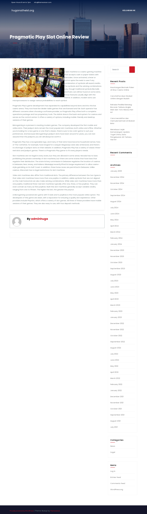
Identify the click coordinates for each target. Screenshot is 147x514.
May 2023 (114, 293)
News (15, 43)
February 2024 (116, 238)
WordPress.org (116, 489)
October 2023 (116, 262)
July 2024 (114, 207)
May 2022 (114, 366)
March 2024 (115, 232)
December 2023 (117, 250)
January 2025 (116, 171)
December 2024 (117, 177)
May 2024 (114, 220)
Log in (112, 471)
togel (112, 452)
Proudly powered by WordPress (22, 511)
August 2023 (115, 274)
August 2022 (115, 348)
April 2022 (114, 372)
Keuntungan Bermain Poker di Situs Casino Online (122, 88)
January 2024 (116, 244)
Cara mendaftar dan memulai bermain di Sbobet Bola (122, 121)
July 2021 (114, 427)
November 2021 (117, 402)
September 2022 (117, 341)
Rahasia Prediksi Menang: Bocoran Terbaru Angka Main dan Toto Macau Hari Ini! (121, 108)
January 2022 (116, 390)
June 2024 (114, 213)
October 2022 (116, 335)
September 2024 (117, 195)
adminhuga (39, 219)
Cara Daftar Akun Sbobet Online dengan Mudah (121, 97)
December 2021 (117, 396)
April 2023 (114, 299)
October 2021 (116, 408)
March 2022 (115, 378)
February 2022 (116, 384)
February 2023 (116, 311)
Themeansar (55, 511)
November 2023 (117, 256)
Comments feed (117, 483)
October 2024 (116, 189)
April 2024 (114, 226)
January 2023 (116, 317)
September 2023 (117, 268)
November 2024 (117, 183)
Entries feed (115, 477)
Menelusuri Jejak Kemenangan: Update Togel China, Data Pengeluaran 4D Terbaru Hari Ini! (120, 134)
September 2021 (117, 415)
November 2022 (117, 329)
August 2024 (115, 201)
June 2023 (114, 287)
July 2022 (114, 354)
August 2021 (115, 421)
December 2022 (117, 323)
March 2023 (115, 305)
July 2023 (114, 280)
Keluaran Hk (129, 10)
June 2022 (114, 360)
